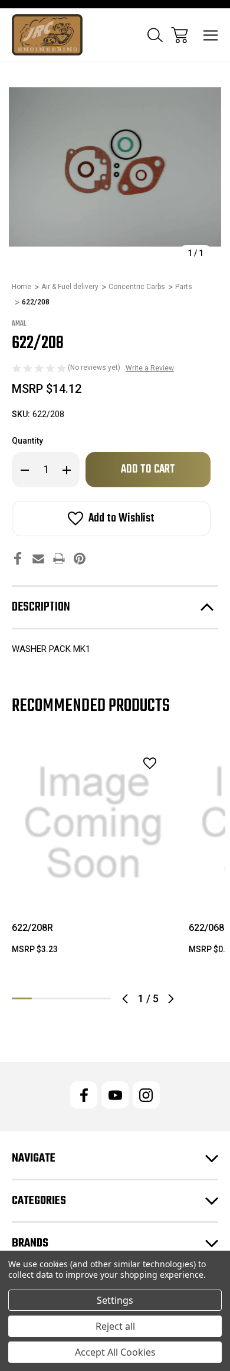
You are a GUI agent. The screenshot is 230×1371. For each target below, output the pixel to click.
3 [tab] (61, 998)
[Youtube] (115, 1094)
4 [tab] (81, 998)
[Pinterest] (80, 558)
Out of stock (93, 889)
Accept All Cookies (115, 1352)
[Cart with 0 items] (179, 35)
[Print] (59, 558)
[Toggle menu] (211, 35)
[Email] (38, 558)
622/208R (32, 927)
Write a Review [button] (150, 368)
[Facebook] (18, 558)
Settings (115, 1300)
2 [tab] (42, 998)
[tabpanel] (93, 853)
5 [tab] (101, 998)
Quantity (27, 440)
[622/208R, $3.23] (93, 823)
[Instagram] (146, 1094)
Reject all (115, 1326)
